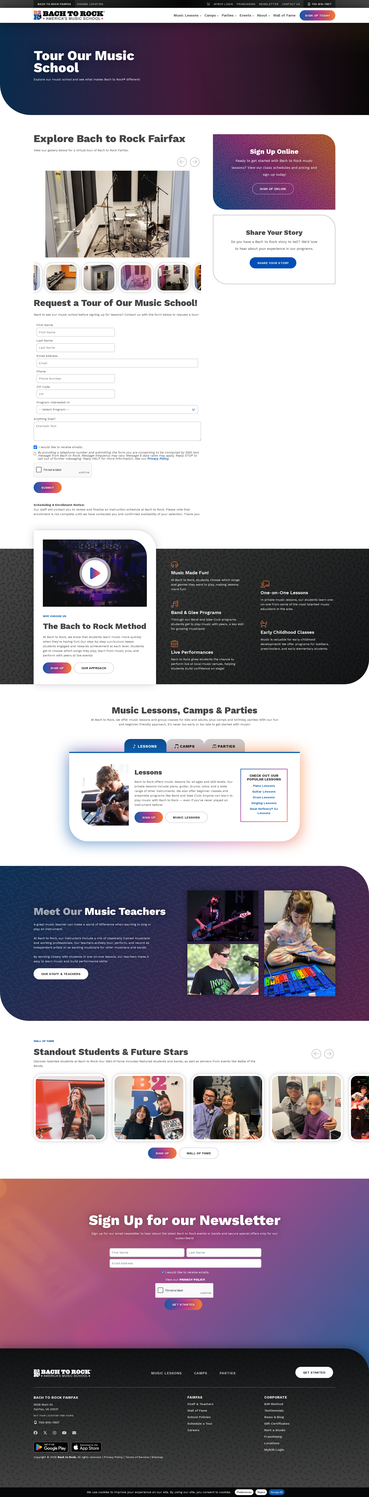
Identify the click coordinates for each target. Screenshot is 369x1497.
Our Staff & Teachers (61, 974)
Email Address (47, 355)
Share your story (273, 263)
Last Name (45, 340)
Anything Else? (45, 418)
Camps (210, 15)
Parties (228, 15)
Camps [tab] (187, 746)
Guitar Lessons (264, 791)
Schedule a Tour (199, 1423)
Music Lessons (186, 15)
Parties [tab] (226, 746)
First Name (45, 325)
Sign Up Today (317, 15)
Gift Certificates (276, 1423)
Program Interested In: (53, 402)
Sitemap (157, 1457)
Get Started (314, 1372)
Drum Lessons (264, 797)
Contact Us (291, 4)
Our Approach (93, 668)
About (262, 15)
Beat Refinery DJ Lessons (264, 811)
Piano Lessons (264, 786)
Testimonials (274, 1410)
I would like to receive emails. (186, 1272)
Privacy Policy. (158, 458)
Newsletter (268, 4)
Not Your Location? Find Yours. (54, 1415)
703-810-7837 (321, 4)
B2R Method (273, 1404)
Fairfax (195, 1397)
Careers (193, 1430)
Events (245, 15)
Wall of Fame (284, 15)
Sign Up (57, 668)
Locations (271, 1443)
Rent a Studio (274, 1430)
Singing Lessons (264, 803)
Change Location (90, 4)
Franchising (246, 4)
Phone (41, 371)
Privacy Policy (113, 1457)
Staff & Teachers (200, 1404)
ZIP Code (43, 386)
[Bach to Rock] (69, 15)
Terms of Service (137, 1457)
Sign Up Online (273, 189)
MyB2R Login (223, 4)
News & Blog (274, 1417)
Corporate (275, 1397)
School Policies (199, 1417)
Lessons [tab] (147, 746)
